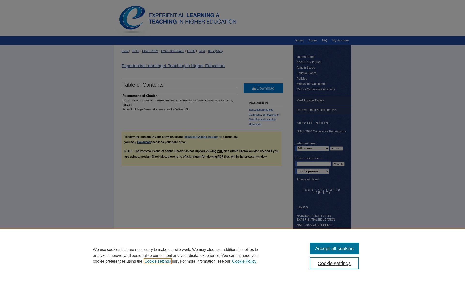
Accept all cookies (334, 248)
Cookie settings (157, 261)
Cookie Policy (244, 261)
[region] (232, 255)
